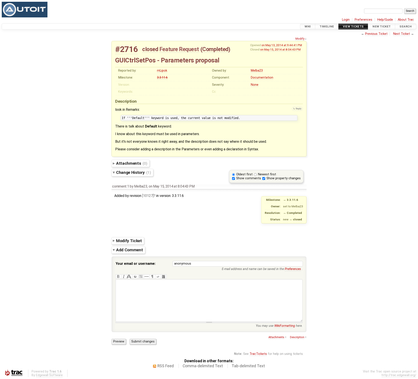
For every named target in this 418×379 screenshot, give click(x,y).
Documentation (262, 77)
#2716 (126, 49)
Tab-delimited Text (248, 366)
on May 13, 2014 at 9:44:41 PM (281, 45)
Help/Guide (385, 20)
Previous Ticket (376, 34)
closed (150, 49)
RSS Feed (165, 366)
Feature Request (179, 49)
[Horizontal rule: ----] (146, 276)
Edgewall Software (49, 375)
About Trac (406, 20)
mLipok (162, 70)
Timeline (327, 26)
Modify (299, 38)
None (254, 85)
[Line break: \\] (158, 276)
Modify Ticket (129, 240)
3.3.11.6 (162, 77)
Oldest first (244, 174)
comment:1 (120, 186)
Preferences (363, 20)
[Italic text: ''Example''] (124, 276)
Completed (215, 49)
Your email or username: (135, 264)
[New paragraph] (152, 276)
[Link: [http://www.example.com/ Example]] (135, 276)
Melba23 (257, 70)
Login (346, 20)
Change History (133, 172)
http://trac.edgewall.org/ (399, 375)
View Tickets (353, 26)
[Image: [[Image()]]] (163, 276)
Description (297, 337)
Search (405, 26)
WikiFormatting (284, 326)
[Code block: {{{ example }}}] (141, 276)
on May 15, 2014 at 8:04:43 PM (280, 49)
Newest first (267, 174)
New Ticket (381, 26)
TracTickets (258, 354)
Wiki (308, 26)
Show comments (248, 178)
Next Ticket (401, 34)
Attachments (131, 163)
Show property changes (283, 178)
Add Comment (129, 249)
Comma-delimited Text (203, 366)
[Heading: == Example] (129, 276)
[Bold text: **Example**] (118, 276)
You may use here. (279, 326)
